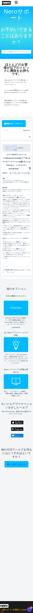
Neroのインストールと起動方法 (14, 148)
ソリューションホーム (10, 146)
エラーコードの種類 (11, 150)
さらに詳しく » (11, 84)
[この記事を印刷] (30, 168)
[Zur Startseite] (7, 2)
